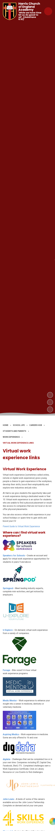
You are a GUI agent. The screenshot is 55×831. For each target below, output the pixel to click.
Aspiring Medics (11, 734)
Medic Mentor (10, 700)
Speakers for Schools (14, 555)
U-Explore (8, 630)
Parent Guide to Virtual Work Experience (21, 526)
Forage (6, 670)
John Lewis (8, 799)
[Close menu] (48, 11)
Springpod (8, 588)
